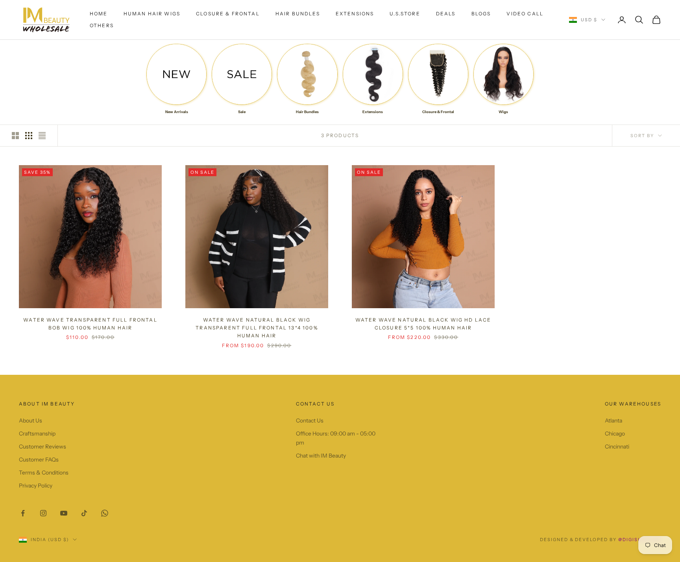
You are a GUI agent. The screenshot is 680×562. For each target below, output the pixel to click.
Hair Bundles (297, 14)
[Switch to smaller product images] (28, 135)
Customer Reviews (42, 446)
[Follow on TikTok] (84, 513)
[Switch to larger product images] (15, 135)
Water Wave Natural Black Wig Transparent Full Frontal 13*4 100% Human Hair (257, 328)
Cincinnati (617, 446)
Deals (446, 14)
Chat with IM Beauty (321, 455)
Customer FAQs (39, 459)
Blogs (481, 14)
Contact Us (309, 420)
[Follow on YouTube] (64, 513)
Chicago (615, 433)
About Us (30, 420)
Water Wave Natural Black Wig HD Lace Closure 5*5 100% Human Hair (423, 324)
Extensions (355, 14)
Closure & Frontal (228, 14)
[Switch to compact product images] (42, 135)
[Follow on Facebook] (23, 513)
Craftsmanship (37, 433)
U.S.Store (405, 14)
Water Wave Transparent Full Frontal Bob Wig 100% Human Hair (90, 324)
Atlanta (613, 420)
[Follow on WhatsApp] (105, 513)
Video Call (524, 14)
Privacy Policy (35, 485)
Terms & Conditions (43, 472)
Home (99, 14)
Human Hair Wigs (152, 14)
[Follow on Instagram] (43, 513)
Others (102, 25)
